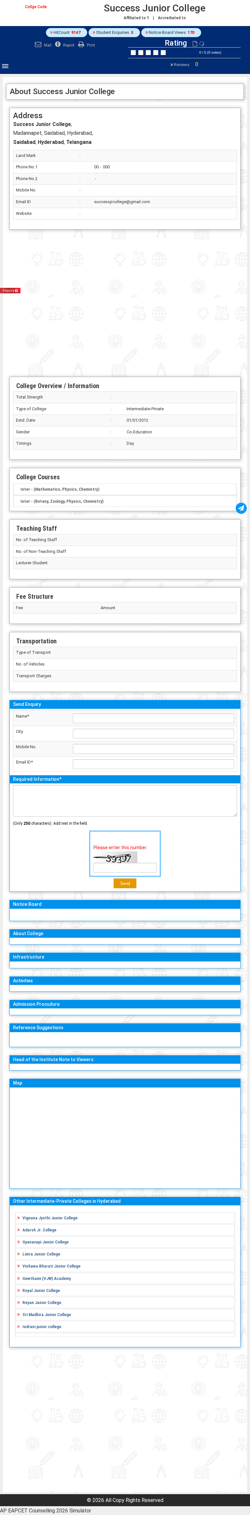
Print (90, 45)
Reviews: (185, 64)
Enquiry (9, 290)
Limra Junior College (41, 1253)
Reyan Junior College (41, 1302)
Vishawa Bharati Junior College (51, 1266)
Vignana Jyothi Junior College (49, 1217)
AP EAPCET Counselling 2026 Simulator (45, 1511)
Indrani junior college (41, 1326)
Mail (47, 45)
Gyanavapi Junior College (45, 1241)
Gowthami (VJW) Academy (46, 1278)
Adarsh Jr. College (39, 1229)
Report (68, 45)
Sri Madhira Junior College (46, 1314)
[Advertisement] (125, 303)
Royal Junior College (41, 1290)
